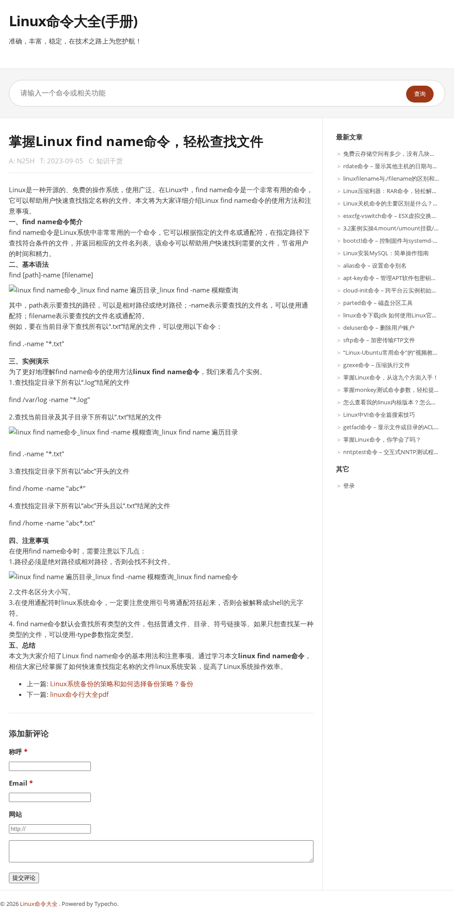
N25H (26, 160)
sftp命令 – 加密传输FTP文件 (379, 340)
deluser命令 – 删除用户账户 (379, 328)
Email (18, 783)
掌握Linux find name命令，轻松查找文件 (136, 141)
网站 (15, 814)
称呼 (15, 751)
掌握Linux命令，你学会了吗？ (382, 439)
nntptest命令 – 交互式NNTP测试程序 (391, 452)
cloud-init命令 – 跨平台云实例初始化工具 (396, 290)
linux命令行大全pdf (79, 694)
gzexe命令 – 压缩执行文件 (376, 365)
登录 (349, 486)
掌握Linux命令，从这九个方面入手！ (390, 377)
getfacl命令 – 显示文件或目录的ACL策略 (394, 427)
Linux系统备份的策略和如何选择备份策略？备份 (121, 683)
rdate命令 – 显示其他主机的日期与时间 (393, 166)
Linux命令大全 (39, 904)
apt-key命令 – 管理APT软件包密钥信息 (392, 278)
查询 (420, 94)
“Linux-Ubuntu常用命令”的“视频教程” (392, 352)
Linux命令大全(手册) (73, 20)
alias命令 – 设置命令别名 (375, 265)
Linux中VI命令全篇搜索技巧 (379, 415)
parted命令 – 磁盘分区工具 (378, 303)
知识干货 (109, 160)
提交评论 (23, 877)
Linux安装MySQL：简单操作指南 (386, 253)
